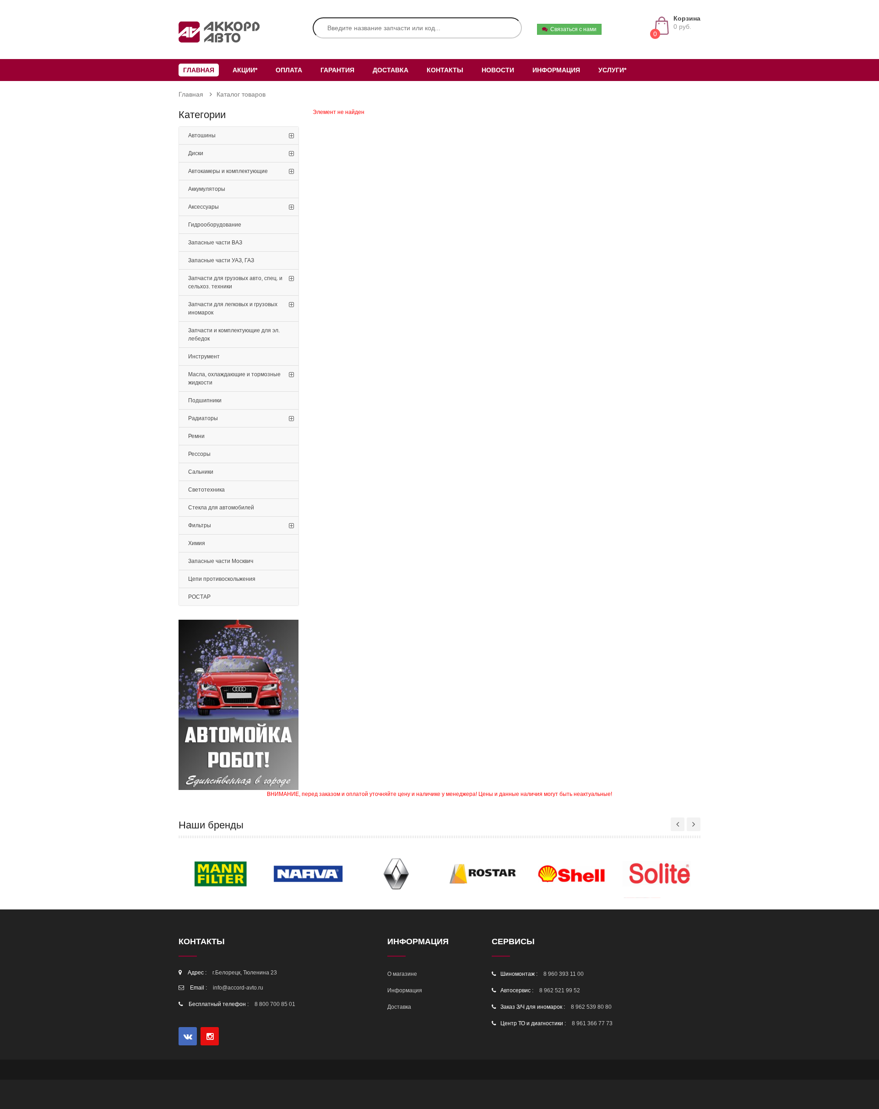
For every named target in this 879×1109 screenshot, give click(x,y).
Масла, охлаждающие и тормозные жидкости (234, 378)
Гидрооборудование (214, 225)
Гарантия (337, 70)
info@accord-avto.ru (238, 988)
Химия (196, 543)
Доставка (390, 70)
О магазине (402, 974)
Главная (198, 70)
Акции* (245, 70)
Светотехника (206, 490)
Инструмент (204, 356)
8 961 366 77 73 (592, 1023)
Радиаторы (203, 418)
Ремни (196, 436)
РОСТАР (199, 597)
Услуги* (612, 70)
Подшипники (205, 400)
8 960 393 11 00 (563, 974)
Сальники (200, 472)
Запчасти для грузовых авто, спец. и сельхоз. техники (235, 282)
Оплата (289, 70)
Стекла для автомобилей (221, 507)
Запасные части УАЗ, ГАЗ (221, 260)
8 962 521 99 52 (559, 990)
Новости (498, 70)
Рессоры (199, 454)
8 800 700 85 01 (275, 1004)
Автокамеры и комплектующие (228, 171)
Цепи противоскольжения (221, 579)
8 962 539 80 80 (591, 1007)
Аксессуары (203, 207)
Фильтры (199, 525)
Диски (195, 153)
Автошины (202, 135)
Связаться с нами (572, 29)
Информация (556, 70)
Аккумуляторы (206, 189)
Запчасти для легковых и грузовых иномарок (232, 308)
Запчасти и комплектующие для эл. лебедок (234, 334)
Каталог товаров (241, 94)
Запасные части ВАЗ (215, 242)
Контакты (445, 70)
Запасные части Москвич (220, 561)
